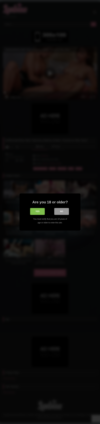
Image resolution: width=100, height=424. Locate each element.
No (61, 211)
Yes (37, 211)
